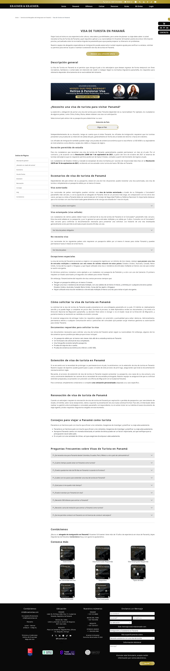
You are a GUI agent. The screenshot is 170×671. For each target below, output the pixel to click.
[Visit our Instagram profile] (136, 2)
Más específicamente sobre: (132, 634)
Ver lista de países (59, 250)
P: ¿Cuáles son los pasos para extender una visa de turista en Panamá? (79, 478)
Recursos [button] (114, 6)
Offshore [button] (88, 6)
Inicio (17, 17)
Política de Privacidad (30, 637)
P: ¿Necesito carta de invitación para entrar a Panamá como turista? (78, 508)
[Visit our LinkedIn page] (144, 2)
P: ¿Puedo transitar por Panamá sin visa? (68, 493)
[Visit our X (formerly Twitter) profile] (140, 2)
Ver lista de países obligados (63, 230)
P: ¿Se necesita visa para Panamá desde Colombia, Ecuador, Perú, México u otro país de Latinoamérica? (91, 455)
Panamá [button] (75, 6)
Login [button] (151, 6)
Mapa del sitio (29, 639)
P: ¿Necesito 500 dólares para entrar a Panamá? (70, 500)
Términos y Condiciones (29, 635)
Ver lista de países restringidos (64, 206)
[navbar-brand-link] (24, 6)
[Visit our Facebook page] (147, 2)
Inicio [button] (63, 6)
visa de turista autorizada (110, 192)
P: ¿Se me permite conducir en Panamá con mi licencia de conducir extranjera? (82, 515)
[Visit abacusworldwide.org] (93, 652)
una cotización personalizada (104, 383)
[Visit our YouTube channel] (155, 2)
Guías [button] (126, 6)
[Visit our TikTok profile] (151, 2)
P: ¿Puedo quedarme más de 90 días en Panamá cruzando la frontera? (79, 470)
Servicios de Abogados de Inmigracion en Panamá (36, 17)
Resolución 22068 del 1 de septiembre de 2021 (94, 154)
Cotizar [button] (101, 6)
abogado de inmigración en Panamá (73, 534)
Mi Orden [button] (139, 6)
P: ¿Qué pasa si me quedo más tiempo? (67, 485)
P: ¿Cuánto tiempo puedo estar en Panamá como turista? (74, 463)
